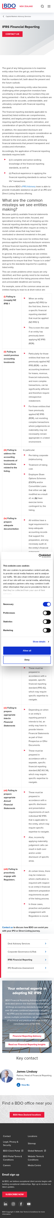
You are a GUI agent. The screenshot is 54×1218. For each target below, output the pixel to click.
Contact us (7, 927)
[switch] (47, 613)
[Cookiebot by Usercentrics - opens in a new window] (39, 556)
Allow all (27, 650)
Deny (27, 660)
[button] (12, 34)
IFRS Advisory (29, 186)
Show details (39, 641)
